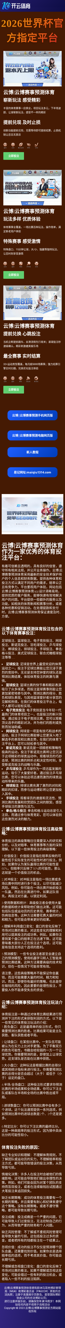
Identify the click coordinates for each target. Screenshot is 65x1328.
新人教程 (32, 452)
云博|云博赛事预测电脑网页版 (32, 435)
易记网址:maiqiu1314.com (32, 472)
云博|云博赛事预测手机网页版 (32, 415)
